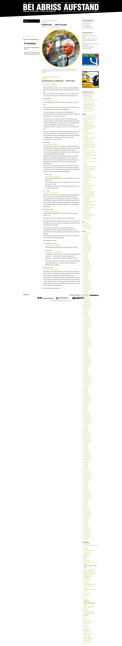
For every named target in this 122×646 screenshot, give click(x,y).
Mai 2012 (86, 504)
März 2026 (86, 240)
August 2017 (87, 404)
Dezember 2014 (87, 455)
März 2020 (86, 355)
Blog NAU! (86, 130)
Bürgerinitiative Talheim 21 (90, 145)
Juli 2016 (86, 424)
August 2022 (87, 309)
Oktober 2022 (87, 305)
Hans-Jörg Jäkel (87, 592)
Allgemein (56, 69)
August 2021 (87, 328)
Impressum (26, 294)
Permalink (43, 72)
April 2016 (86, 429)
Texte (40, 2)
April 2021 (86, 334)
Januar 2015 (86, 453)
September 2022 (87, 307)
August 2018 (87, 385)
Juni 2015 (86, 445)
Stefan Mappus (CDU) (89, 622)
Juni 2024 (86, 274)
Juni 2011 (86, 521)
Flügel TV (86, 164)
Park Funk (86, 182)
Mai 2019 (86, 370)
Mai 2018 (86, 390)
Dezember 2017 (87, 398)
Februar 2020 (87, 356)
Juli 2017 (86, 405)
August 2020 (87, 347)
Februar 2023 (87, 299)
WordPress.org (87, 228)
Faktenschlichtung (87, 579)
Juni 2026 (86, 236)
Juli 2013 (86, 482)
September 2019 (87, 364)
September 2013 (87, 478)
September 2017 (87, 402)
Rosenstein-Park (88, 188)
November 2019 (87, 361)
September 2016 (87, 421)
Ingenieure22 (87, 174)
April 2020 (86, 353)
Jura (36, 2)
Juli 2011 (86, 520)
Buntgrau (86, 136)
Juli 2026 (86, 234)
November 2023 (87, 285)
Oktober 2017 (87, 401)
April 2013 (86, 486)
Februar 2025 (87, 261)
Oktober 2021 (87, 325)
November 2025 (87, 247)
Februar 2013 (87, 490)
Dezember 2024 (87, 264)
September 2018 (87, 383)
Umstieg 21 (86, 212)
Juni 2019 (86, 369)
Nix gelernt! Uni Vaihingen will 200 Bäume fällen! (90, 109)
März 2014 (86, 469)
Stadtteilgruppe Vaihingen (90, 201)
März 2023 (86, 298)
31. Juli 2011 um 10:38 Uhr (50, 193)
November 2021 (87, 323)
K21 (84, 597)
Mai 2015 (86, 447)
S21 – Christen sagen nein (90, 191)
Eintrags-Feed (87, 225)
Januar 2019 (86, 377)
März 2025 (86, 259)
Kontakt (73, 2)
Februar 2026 (87, 242)
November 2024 (87, 266)
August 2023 (87, 290)
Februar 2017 (87, 413)
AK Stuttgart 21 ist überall (90, 117)
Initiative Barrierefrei (88, 176)
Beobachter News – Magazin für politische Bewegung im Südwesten (90, 125)
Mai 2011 (86, 523)
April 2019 (86, 372)
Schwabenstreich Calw (89, 196)
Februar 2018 (87, 394)
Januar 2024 (86, 282)
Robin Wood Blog (88, 187)
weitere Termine (27, 36)
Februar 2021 (87, 337)
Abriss (85, 547)
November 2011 (87, 513)
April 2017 (86, 410)
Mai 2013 (86, 485)
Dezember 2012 (87, 493)
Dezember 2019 (87, 359)
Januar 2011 (86, 529)
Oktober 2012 (87, 496)
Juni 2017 (86, 407)
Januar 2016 (86, 434)
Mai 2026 (86, 237)
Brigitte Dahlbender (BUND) (89, 562)
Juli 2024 (86, 272)
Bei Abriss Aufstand (29, 13)
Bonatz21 (86, 131)
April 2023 (86, 296)
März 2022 (86, 317)
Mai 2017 (86, 409)
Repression (86, 617)
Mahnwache (86, 599)
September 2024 (87, 269)
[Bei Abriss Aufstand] (61, 8)
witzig (85, 643)
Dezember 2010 (87, 531)
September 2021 (87, 326)
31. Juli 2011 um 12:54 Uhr (52, 176)
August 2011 (87, 518)
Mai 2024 (86, 275)
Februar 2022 (87, 318)
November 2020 (87, 342)
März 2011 (86, 526)
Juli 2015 (86, 444)
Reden (45, 2)
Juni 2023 (86, 293)
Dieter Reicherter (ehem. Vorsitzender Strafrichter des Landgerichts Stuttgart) (90, 574)
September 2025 (87, 250)
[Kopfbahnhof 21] (45, 299)
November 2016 (87, 418)
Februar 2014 (87, 470)
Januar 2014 (86, 472)
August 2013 (87, 480)
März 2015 (86, 450)
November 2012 (87, 494)
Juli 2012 (86, 501)
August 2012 (87, 499)
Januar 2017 (86, 415)
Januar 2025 (86, 263)
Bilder (85, 559)
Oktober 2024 (87, 267)
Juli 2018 (86, 386)
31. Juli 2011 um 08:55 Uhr (50, 144)
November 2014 (87, 456)
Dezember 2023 (87, 283)
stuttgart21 (86, 625)
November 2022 (87, 304)
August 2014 (87, 461)
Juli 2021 (86, 329)
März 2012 (86, 507)
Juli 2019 (86, 367)
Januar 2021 (86, 339)
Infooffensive (87, 172)
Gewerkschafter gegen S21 (90, 166)
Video (86, 630)
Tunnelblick (86, 210)
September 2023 (87, 288)
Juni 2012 (86, 502)
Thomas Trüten (87, 209)
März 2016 (86, 431)
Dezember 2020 (87, 340)
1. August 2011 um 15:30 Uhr (51, 211)
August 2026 (87, 233)
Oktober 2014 (87, 458)
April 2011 (86, 524)
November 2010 (87, 532)
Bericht (86, 555)
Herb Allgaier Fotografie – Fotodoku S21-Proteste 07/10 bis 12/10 (90, 169)
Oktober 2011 (87, 515)
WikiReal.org (87, 217)
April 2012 (86, 505)
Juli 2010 (86, 539)
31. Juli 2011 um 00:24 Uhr (50, 86)
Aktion (86, 549)
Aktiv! (24, 2)
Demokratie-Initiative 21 (89, 150)
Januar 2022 (86, 320)
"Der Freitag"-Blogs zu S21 (90, 115)
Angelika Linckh (87, 553)
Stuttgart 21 (87, 623)
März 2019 (86, 374)
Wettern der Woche (89, 638)
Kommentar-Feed (88, 226)
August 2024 (87, 271)
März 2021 (86, 336)
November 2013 (87, 475)
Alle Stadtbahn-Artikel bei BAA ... (90, 69)
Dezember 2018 (87, 378)
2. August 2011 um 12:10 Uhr (53, 252)
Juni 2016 (86, 426)
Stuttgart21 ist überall (89, 206)
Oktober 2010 (87, 534)
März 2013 (86, 488)
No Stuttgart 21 (87, 180)
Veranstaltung (87, 628)
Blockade (86, 560)
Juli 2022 (86, 310)
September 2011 (87, 516)
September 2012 (87, 497)
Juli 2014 (86, 463)
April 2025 (86, 258)
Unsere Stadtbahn (88, 214)
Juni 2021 (86, 331)
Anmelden (86, 223)
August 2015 (87, 442)
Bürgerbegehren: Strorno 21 (90, 144)
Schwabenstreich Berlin (89, 195)
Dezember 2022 (87, 302)
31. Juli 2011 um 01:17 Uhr (50, 100)
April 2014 (86, 467)
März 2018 (86, 393)
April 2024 (86, 277)
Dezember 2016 (87, 417)
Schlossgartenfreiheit (89, 193)
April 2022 (86, 315)
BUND (85, 563)
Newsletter (44, 22)
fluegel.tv (86, 581)
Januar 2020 (86, 358)
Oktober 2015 (87, 439)
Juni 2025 (86, 255)
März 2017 (86, 412)
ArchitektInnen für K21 (89, 122)
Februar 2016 (87, 432)
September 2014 (87, 459)
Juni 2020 (86, 350)
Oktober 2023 (87, 286)
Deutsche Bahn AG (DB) (90, 569)
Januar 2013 (86, 491)
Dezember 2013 (87, 474)
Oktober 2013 (87, 477)
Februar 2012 (87, 509)
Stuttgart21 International (89, 204)
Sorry (94, 93)
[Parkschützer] (63, 299)
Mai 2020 (86, 351)
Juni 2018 (86, 388)
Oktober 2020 (87, 344)
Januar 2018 (86, 396)
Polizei (85, 608)
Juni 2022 (86, 312)
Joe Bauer (86, 594)
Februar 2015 (87, 451)
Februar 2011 (87, 528)
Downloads (31, 2)
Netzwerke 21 (87, 179)
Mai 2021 (86, 332)
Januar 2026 (86, 244)
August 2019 (87, 366)
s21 (85, 618)
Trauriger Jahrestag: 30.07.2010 (49, 20)
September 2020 (87, 345)
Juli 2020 (86, 348)
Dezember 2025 (87, 245)
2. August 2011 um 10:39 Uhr (53, 245)
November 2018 (87, 380)
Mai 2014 (86, 466)
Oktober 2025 (87, 248)
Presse (50, 2)
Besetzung (86, 557)
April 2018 (86, 391)
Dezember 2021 (87, 321)
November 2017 (87, 399)
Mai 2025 (86, 256)
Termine (67, 2)
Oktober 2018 (87, 382)
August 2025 (87, 252)
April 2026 (86, 239)
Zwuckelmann (87, 218)
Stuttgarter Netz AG (88, 207)
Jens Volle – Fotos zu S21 (90, 177)
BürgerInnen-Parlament (89, 147)
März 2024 (86, 279)
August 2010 (87, 537)
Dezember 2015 (87, 436)
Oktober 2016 (87, 420)
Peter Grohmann (89, 607)
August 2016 (87, 423)
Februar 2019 (87, 375)
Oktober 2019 (87, 363)
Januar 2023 (86, 301)
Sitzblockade (87, 620)
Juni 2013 (86, 483)
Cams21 (86, 149)
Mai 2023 (86, 294)
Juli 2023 (86, 291)
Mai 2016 (86, 428)
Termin (86, 627)
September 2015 (87, 440)
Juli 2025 (86, 253)
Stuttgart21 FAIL (87, 203)
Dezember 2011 (87, 512)
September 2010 (87, 536)
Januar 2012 (86, 510)
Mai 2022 (86, 313)
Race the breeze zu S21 (89, 185)
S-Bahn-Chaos (87, 190)
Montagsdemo (89, 603)
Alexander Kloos (47, 84)
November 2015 (87, 437)
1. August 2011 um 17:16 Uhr (51, 269)
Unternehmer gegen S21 (89, 215)
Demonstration (90, 566)
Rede (86, 615)
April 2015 (86, 448)
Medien (87, 601)
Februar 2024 (87, 280)
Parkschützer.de (87, 184)
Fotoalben (56, 2)
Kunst (61, 2)
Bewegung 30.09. (88, 128)
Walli (58, 27)
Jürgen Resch (86, 596)
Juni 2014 (86, 464)
